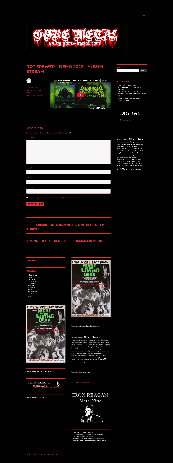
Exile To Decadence (88, 349)
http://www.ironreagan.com (35, 397)
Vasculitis (86, 359)
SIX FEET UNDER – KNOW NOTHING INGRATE (88, 435)
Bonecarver (96, 342)
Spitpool (89, 355)
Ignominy (103, 349)
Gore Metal (30, 85)
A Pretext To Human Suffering (80, 340)
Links (144, 15)
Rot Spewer (40, 95)
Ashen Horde (93, 340)
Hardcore (31, 285)
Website (29, 187)
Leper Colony (95, 351)
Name (29, 168)
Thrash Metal (32, 292)
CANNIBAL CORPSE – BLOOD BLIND (84, 437)
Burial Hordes (105, 342)
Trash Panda (79, 359)
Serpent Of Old (75, 355)
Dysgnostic (99, 347)
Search (119, 68)
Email (29, 178)
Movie (30, 290)
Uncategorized (32, 294)
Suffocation (95, 355)
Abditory (80, 337)
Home (137, 15)
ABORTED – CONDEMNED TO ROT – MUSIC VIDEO (89, 439)
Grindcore (31, 283)
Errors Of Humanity (77, 349)
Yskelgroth (84, 362)
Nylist (73, 353)
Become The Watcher (81, 342)
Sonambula (83, 355)
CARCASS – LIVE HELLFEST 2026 (83, 432)
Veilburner (93, 359)
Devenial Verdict (83, 347)
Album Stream (31, 90)
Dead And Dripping (104, 344)
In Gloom (74, 351)
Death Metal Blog (31, 454)
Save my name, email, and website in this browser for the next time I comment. (54, 198)
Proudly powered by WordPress (49, 454)
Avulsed (105, 340)
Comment (31, 138)
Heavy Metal (32, 288)
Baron (73, 342)
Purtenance (98, 353)
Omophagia (79, 353)
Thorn (73, 359)
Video (30, 296)
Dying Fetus (91, 347)
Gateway (97, 349)
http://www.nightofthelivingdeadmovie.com (40, 372)
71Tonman (74, 337)
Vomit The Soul (75, 362)
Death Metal (32, 281)
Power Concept (91, 353)
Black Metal (31, 279)
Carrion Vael (84, 344)
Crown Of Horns (93, 344)
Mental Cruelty (104, 351)
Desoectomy (74, 347)
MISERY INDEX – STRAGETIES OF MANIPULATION (89, 441)
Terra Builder (103, 355)
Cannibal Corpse (76, 344)
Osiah (84, 353)
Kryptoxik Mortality (84, 351)
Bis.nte (90, 342)
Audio (30, 277)
